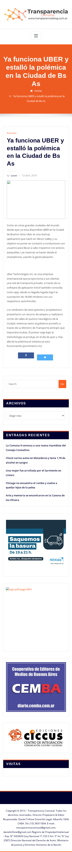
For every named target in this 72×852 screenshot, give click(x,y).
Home (38, 91)
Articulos (12, 133)
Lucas (12, 175)
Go (62, 384)
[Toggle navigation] (36, 36)
